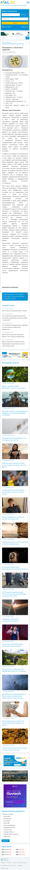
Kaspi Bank (7, 836)
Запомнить (25, 27)
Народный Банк (9, 832)
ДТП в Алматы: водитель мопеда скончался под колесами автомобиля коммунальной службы (14, 592)
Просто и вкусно (6, 42)
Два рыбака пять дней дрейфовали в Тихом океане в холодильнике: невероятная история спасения (14, 695)
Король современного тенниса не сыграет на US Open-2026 (13, 516)
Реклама (9, 862)
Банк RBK (7, 823)
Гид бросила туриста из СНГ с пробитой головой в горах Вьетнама (15, 541)
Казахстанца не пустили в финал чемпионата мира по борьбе (12, 644)
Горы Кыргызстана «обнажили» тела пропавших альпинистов (14, 437)
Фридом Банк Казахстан (11, 834)
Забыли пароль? (7, 27)
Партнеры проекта (22, 862)
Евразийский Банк (9, 827)
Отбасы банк (8, 830)
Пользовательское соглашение (8, 865)
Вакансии (20, 865)
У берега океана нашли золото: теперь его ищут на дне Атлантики (14, 747)
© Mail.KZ (3, 862)
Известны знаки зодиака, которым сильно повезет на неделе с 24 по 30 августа (14, 464)
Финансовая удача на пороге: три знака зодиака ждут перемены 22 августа (13, 721)
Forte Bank (7, 821)
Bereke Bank (7, 818)
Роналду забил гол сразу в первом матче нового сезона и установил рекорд (13, 490)
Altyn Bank (7, 816)
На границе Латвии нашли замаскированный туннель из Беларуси (15, 566)
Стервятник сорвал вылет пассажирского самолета (10, 619)
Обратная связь (4, 868)
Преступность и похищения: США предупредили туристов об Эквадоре (14, 669)
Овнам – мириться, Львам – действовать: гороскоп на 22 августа (14, 386)
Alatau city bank (8, 814)
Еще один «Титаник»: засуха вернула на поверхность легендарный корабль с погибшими (15, 412)
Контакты (15, 862)
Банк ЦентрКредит (9, 825)
